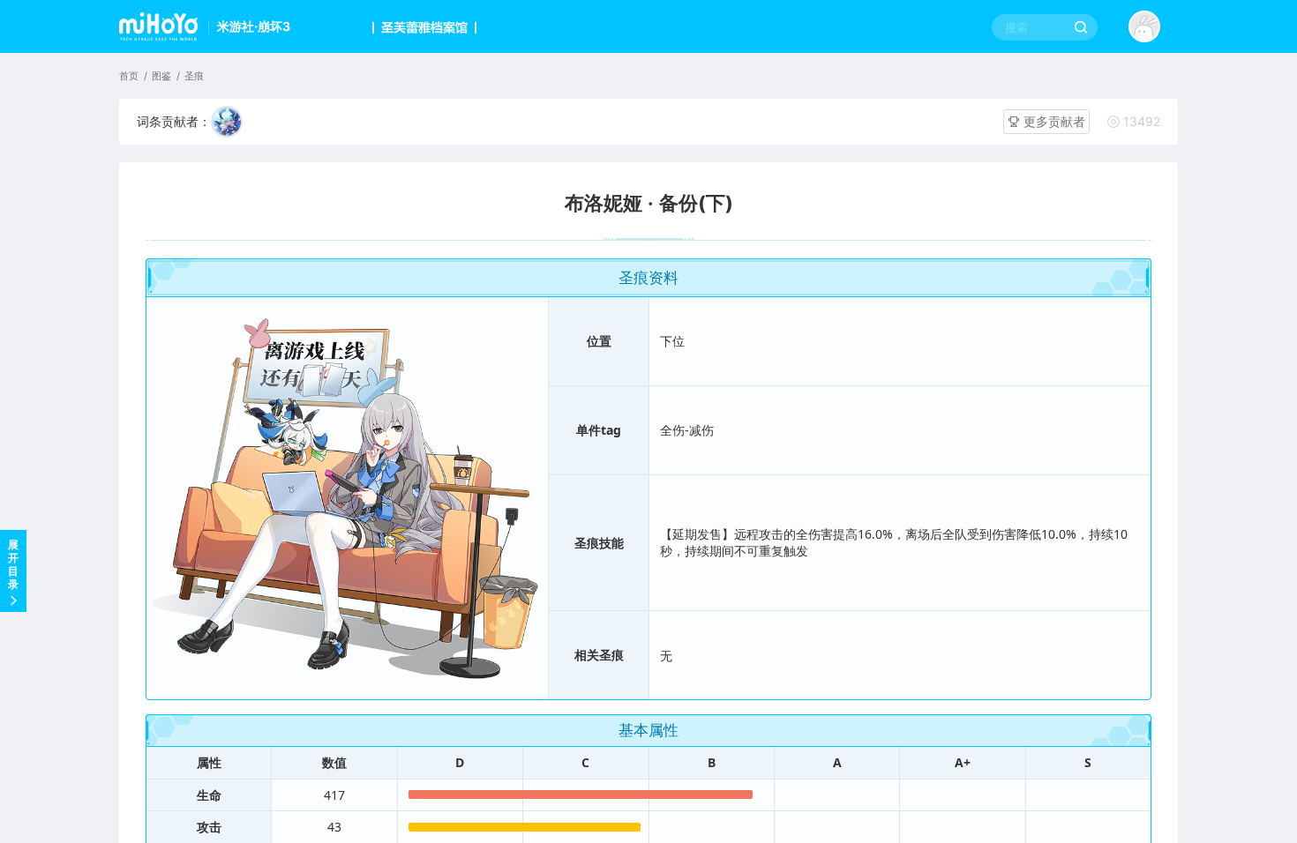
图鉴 (161, 76)
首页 (129, 76)
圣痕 (194, 76)
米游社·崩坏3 (253, 26)
